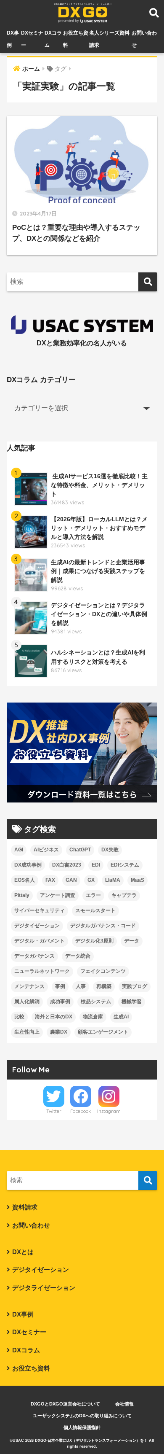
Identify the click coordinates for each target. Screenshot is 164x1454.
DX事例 (23, 1314)
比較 (19, 1017)
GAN (71, 880)
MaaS (137, 880)
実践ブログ (134, 986)
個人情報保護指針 (82, 1427)
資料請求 (24, 1207)
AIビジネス (46, 850)
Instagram (109, 1111)
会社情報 (124, 1403)
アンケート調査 (57, 895)
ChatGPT (80, 850)
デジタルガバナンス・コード (103, 926)
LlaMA (112, 880)
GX (91, 880)
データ (131, 941)
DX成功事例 (28, 865)
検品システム (96, 1001)
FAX (50, 880)
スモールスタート (95, 910)
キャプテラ (124, 895)
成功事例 (60, 1001)
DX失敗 (110, 850)
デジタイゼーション (37, 926)
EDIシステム (125, 865)
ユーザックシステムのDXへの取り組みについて (82, 1415)
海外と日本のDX (53, 1017)
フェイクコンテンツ (103, 971)
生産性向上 (27, 1032)
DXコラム (26, 1350)
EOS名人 (24, 880)
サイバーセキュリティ (39, 910)
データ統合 (77, 956)
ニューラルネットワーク (42, 971)
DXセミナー (29, 1332)
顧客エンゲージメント (103, 1032)
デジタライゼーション (43, 1287)
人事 (81, 986)
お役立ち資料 (31, 1368)
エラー (93, 895)
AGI (18, 850)
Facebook (80, 1111)
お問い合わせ (31, 1225)
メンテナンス (29, 986)
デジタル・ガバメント (39, 941)
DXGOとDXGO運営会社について (65, 1403)
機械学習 (132, 1001)
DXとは (23, 1252)
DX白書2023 (66, 865)
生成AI (121, 1017)
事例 (60, 986)
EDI (96, 865)
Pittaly (21, 895)
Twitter (53, 1111)
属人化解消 (27, 1001)
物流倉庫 (93, 1017)
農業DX (58, 1032)
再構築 (103, 986)
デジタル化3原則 (94, 941)
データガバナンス (34, 956)
